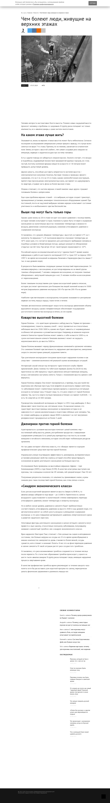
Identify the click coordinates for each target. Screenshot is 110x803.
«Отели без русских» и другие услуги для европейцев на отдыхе (80, 712)
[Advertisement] (55, 105)
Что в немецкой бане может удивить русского (79, 733)
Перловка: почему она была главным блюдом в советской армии (80, 679)
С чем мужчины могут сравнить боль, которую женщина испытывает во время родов (72, 632)
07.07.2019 (34, 85)
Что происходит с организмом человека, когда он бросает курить (80, 723)
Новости (35, 13)
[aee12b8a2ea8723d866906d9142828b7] (56, 59)
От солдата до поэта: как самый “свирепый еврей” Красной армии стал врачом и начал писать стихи (80, 691)
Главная (29, 13)
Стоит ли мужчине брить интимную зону (78, 669)
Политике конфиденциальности (43, 4)
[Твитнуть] (30, 30)
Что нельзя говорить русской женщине (79, 702)
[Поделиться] (34, 30)
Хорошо (93, 3)
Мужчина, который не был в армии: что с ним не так (79, 660)
